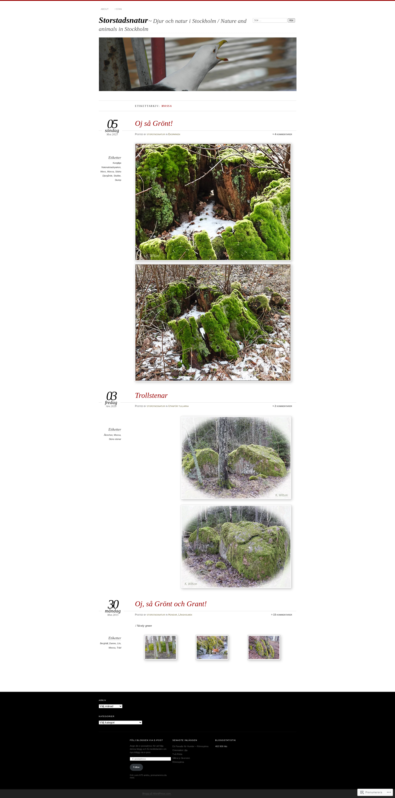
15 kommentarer (282, 614)
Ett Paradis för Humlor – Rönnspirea (190, 746)
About (105, 9)
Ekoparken (174, 134)
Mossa (110, 171)
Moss (103, 171)
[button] (236, 457)
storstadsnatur (156, 134)
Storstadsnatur (123, 20)
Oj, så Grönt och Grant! (171, 603)
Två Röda (177, 754)
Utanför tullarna (178, 406)
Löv (119, 643)
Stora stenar (115, 439)
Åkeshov (108, 435)
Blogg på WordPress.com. (156, 793)
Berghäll (104, 643)
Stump (118, 180)
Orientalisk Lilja (179, 750)
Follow (136, 767)
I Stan (118, 9)
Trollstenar (151, 395)
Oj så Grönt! (154, 123)
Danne (112, 643)
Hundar (172, 614)
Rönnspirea (178, 762)
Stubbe (117, 175)
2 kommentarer (283, 406)
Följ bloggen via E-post (146, 740)
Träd (119, 647)
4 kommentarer (283, 134)
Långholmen (185, 614)
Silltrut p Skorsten (181, 758)
